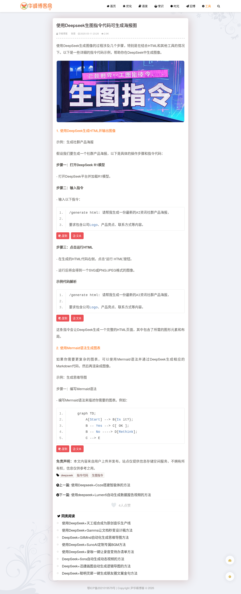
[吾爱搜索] (229, 560)
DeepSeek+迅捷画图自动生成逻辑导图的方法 (96, 565)
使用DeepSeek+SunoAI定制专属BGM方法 (94, 544)
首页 (112, 6)
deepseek (67, 475)
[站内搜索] (218, 6)
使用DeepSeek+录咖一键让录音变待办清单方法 (98, 551)
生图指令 (97, 475)
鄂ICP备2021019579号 (101, 588)
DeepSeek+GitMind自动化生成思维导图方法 (95, 537)
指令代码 (82, 475)
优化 (128, 6)
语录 (144, 6)
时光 (176, 6)
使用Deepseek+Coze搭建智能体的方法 (100, 484)
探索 (73, 33)
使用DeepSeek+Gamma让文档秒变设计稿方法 (97, 530)
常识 (160, 6)
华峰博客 (63, 33)
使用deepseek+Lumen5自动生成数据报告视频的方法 (111, 494)
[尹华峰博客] (36, 6)
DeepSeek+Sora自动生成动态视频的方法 (93, 558)
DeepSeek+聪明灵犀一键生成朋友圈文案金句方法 (99, 573)
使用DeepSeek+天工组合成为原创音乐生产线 (96, 522)
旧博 (192, 6)
